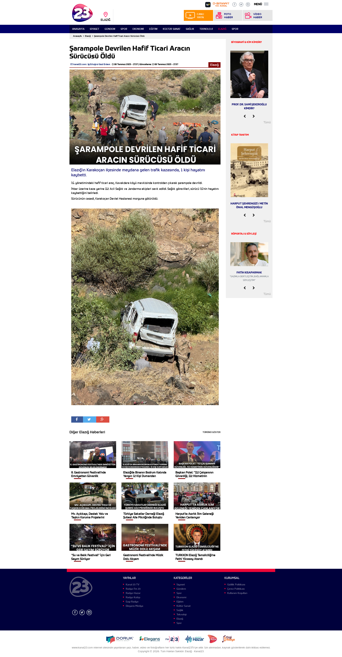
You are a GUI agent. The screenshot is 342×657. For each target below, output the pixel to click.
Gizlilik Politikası (236, 584)
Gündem (110, 28)
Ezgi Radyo (132, 601)
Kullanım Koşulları (237, 593)
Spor (124, 28)
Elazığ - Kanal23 (194, 651)
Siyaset (94, 28)
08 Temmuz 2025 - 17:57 (126, 64)
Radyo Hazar (133, 593)
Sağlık (190, 28)
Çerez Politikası (236, 588)
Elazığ (222, 28)
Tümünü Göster (212, 432)
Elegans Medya (134, 605)
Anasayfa (78, 28)
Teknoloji (206, 28)
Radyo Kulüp (133, 597)
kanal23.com (80, 64)
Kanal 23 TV (132, 584)
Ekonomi (138, 28)
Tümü (267, 122)
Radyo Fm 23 (133, 588)
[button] (244, 116)
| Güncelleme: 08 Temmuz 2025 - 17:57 (158, 64)
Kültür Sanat (171, 28)
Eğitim (153, 28)
